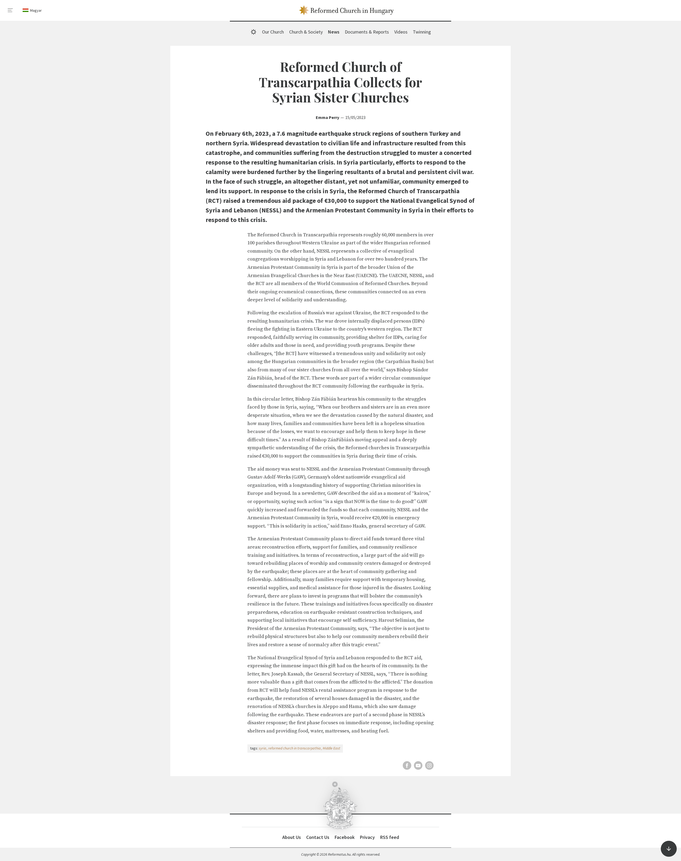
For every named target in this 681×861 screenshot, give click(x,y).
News (333, 32)
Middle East (331, 748)
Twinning (422, 32)
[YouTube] (418, 765)
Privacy (367, 837)
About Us (291, 837)
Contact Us (317, 837)
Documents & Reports (367, 32)
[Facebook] (407, 765)
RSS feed (389, 837)
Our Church (273, 32)
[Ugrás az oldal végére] (669, 849)
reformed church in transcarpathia (294, 748)
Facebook (345, 837)
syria (262, 748)
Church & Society (306, 32)
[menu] (10, 10)
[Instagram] (429, 765)
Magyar (36, 10)
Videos (401, 32)
